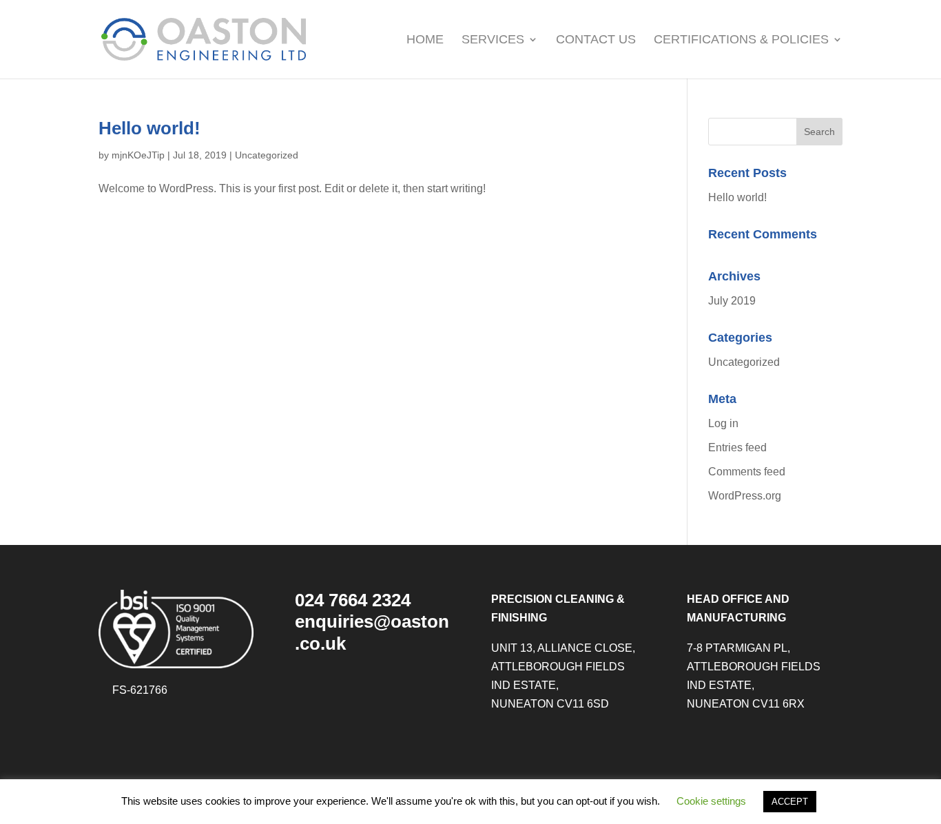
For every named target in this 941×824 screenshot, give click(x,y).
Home (425, 40)
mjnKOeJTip (138, 155)
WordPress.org (744, 496)
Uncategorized (266, 155)
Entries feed (737, 447)
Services (493, 40)
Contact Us (596, 40)
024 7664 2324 (353, 600)
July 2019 (732, 301)
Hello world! (149, 128)
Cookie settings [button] (711, 801)
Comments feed (746, 471)
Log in (723, 423)
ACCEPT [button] (790, 801)
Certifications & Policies (741, 40)
